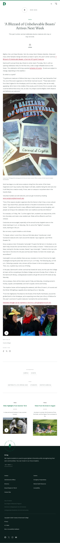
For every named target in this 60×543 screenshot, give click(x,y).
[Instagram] (12, 538)
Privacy (6, 521)
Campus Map (7, 492)
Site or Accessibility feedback (11, 529)
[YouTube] (16, 538)
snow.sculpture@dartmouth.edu (13, 198)
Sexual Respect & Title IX (10, 488)
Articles (30, 19)
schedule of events (36, 68)
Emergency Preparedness (40, 479)
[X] (9, 538)
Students (34, 385)
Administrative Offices (9, 479)
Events (33, 373)
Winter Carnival (45, 385)
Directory (6, 484)
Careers (35, 475)
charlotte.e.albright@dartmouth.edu (39, 303)
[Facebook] (5, 538)
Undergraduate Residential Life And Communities (16, 510)
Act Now (8, 464)
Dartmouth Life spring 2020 (18, 385)
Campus (25, 373)
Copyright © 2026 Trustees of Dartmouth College (16, 517)
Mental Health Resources (40, 484)
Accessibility (37, 488)
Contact (6, 475)
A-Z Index (6, 525)
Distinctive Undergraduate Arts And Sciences (15, 507)
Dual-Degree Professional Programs (13, 503)
